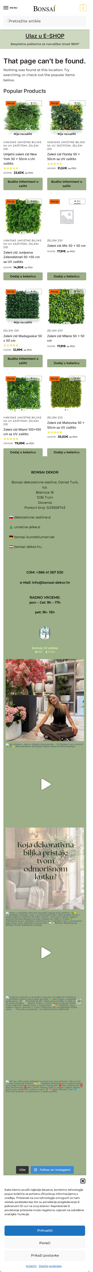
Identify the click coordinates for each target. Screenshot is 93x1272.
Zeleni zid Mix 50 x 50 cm (66, 245)
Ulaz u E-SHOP (45, 36)
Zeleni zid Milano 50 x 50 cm (65, 338)
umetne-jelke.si (27, 527)
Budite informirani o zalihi (23, 184)
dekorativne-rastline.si (32, 517)
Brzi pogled (33, 104)
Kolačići (31, 1266)
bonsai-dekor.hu (28, 547)
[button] (83, 1181)
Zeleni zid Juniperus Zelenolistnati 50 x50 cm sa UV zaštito (21, 257)
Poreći (44, 1243)
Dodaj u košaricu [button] (23, 276)
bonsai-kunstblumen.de (34, 537)
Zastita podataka (50, 1266)
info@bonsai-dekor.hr (51, 582)
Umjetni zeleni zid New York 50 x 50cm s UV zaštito (20, 158)
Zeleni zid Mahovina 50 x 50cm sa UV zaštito (65, 425)
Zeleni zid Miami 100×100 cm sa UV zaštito (22, 432)
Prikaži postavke (45, 1255)
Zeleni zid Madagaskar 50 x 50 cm (22, 338)
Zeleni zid (55, 240)
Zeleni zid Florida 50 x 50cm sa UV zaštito (63, 156)
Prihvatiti (45, 1230)
